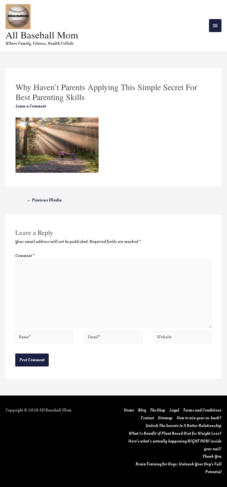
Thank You (212, 456)
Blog (142, 410)
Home (129, 410)
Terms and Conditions (202, 410)
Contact (147, 418)
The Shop (157, 410)
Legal (174, 410)
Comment (24, 256)
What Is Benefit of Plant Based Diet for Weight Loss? (175, 433)
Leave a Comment (31, 106)
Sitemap (165, 418)
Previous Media (44, 200)
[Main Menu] (215, 25)
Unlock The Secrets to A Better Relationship (183, 426)
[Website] (183, 338)
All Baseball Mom (42, 34)
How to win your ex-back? (199, 418)
